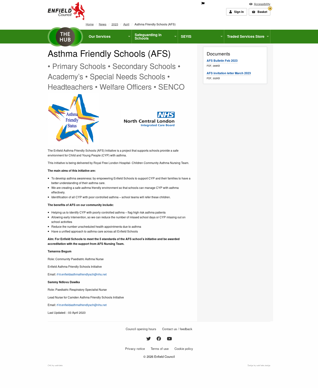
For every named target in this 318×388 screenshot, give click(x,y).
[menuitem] (177, 3)
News (102, 24)
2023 (115, 24)
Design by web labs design (259, 365)
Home (90, 24)
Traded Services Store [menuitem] (245, 36)
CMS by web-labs (55, 365)
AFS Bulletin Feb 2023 (222, 60)
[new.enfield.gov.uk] (66, 10)
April (126, 24)
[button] (259, 4)
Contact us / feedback (177, 328)
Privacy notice (135, 348)
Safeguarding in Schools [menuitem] (148, 36)
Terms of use (160, 348)
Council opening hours (141, 328)
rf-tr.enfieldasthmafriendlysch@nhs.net (82, 274)
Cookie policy (183, 348)
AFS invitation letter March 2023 (229, 73)
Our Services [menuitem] (100, 36)
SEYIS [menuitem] (186, 36)
